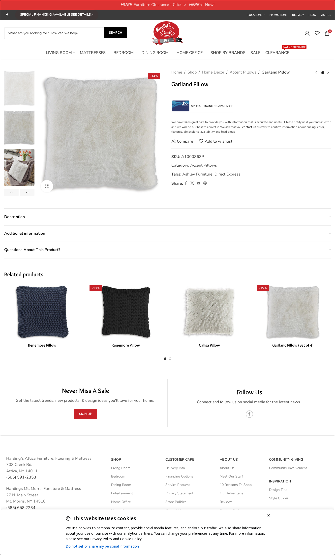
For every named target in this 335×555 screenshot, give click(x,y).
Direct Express (227, 174)
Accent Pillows (243, 72)
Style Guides (279, 498)
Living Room (120, 468)
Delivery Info (175, 468)
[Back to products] (322, 73)
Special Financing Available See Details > (56, 14)
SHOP (116, 459)
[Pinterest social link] (205, 183)
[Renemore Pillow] (42, 311)
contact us (249, 127)
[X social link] (192, 183)
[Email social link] (198, 183)
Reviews (226, 502)
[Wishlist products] (317, 33)
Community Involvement (288, 468)
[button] (11, 192)
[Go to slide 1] (165, 358)
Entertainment (122, 493)
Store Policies (175, 502)
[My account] (307, 33)
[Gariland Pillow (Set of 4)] (293, 311)
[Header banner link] (167, 5)
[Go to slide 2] (170, 358)
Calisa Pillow (209, 345)
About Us (229, 459)
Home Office (121, 502)
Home (176, 72)
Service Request (177, 484)
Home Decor (213, 72)
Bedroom (118, 476)
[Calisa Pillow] (209, 311)
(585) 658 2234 (20, 507)
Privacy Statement (179, 493)
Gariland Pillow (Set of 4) (292, 345)
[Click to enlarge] (47, 186)
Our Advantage (231, 493)
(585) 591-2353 (21, 477)
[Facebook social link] (7, 14)
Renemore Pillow (42, 345)
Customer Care (179, 459)
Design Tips (278, 489)
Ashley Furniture (197, 174)
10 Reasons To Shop (236, 484)
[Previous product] (316, 73)
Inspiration (280, 481)
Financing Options (179, 476)
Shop (192, 72)
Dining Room (121, 484)
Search (115, 32)
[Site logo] (167, 32)
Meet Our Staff (231, 476)
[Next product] (328, 73)
